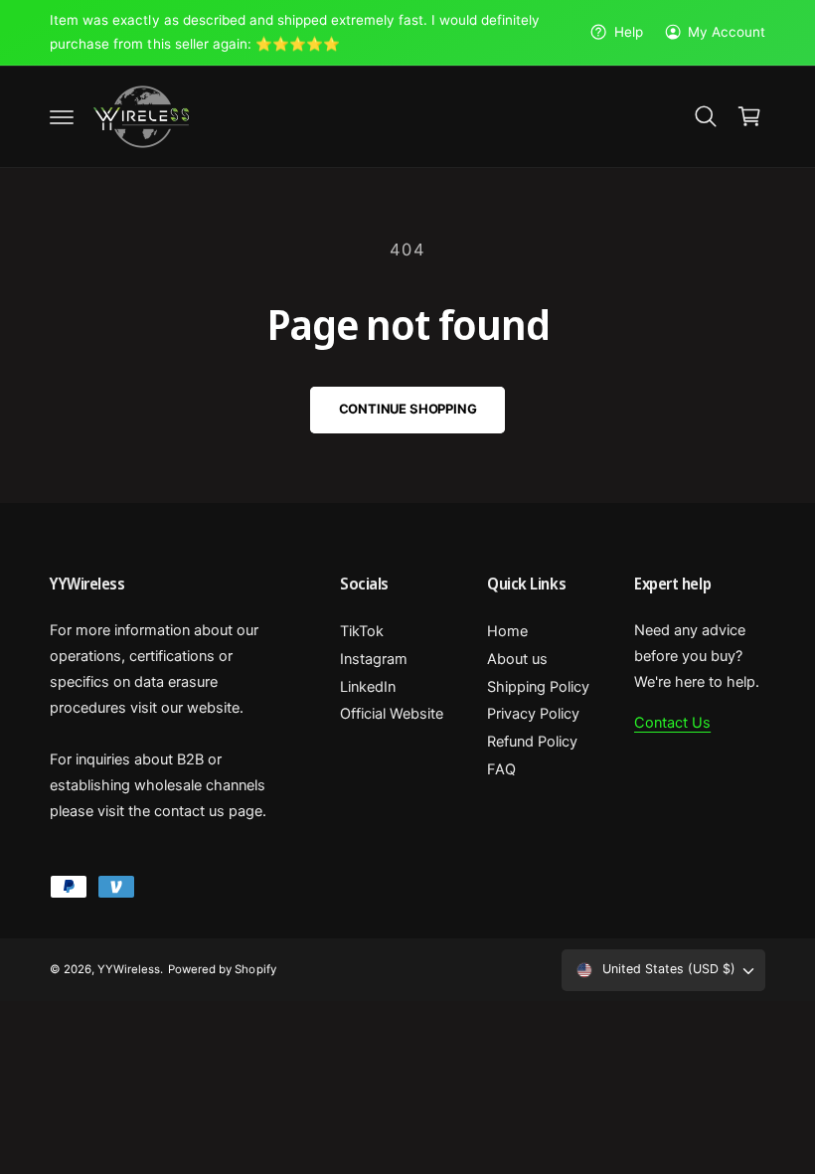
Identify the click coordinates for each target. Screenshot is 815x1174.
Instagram (374, 659)
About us (517, 659)
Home (507, 631)
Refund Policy (532, 742)
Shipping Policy (538, 687)
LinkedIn (368, 687)
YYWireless (128, 969)
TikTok (362, 631)
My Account (726, 32)
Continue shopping (408, 409)
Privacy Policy (533, 714)
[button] (61, 116)
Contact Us (672, 723)
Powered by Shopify (221, 969)
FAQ (501, 769)
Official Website (391, 714)
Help (628, 32)
